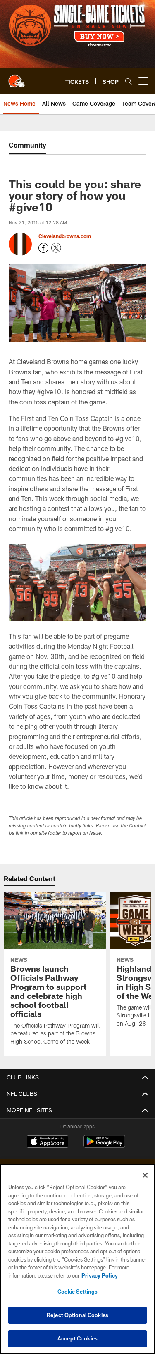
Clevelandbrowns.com (64, 236)
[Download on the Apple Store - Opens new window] (47, 1142)
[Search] (128, 81)
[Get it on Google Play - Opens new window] (104, 1145)
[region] (77, 1259)
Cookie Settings (77, 1291)
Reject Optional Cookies (77, 1315)
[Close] (145, 1175)
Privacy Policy (99, 1275)
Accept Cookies (77, 1338)
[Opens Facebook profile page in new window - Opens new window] (43, 248)
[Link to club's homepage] (16, 77)
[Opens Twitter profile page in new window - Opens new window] (56, 248)
